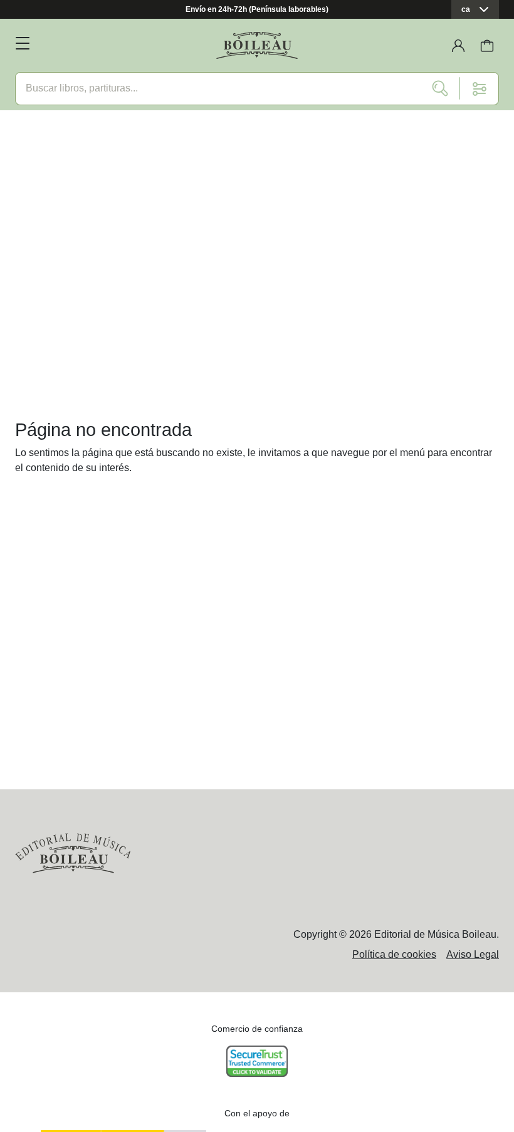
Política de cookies (394, 954)
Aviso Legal (472, 954)
